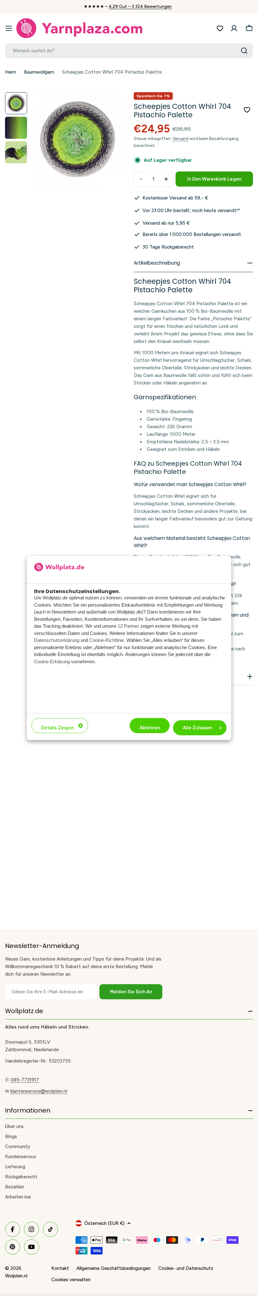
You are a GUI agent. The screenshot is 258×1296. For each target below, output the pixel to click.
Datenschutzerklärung (56, 640)
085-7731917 (24, 1080)
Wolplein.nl (16, 1276)
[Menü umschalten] (9, 28)
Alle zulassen (197, 728)
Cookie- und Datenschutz (185, 1268)
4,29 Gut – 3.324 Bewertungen (140, 6)
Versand (180, 138)
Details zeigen (57, 728)
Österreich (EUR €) (104, 1223)
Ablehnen (149, 728)
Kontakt (60, 1268)
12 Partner (128, 626)
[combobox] (129, 50)
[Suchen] (244, 50)
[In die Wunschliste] (247, 109)
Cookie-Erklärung (52, 661)
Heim (10, 72)
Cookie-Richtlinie (106, 640)
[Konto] (234, 28)
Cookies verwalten (71, 1279)
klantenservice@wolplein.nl (38, 1091)
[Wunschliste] (220, 28)
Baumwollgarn (39, 72)
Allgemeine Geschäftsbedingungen (113, 1268)
